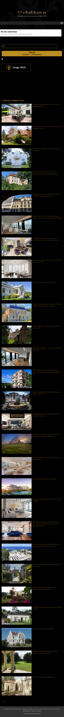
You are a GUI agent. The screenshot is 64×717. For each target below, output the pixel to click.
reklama (33, 711)
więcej (3, 701)
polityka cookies (33, 709)
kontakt (38, 711)
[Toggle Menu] (61, 23)
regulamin (25, 709)
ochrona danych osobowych (47, 709)
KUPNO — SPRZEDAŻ (32, 53)
